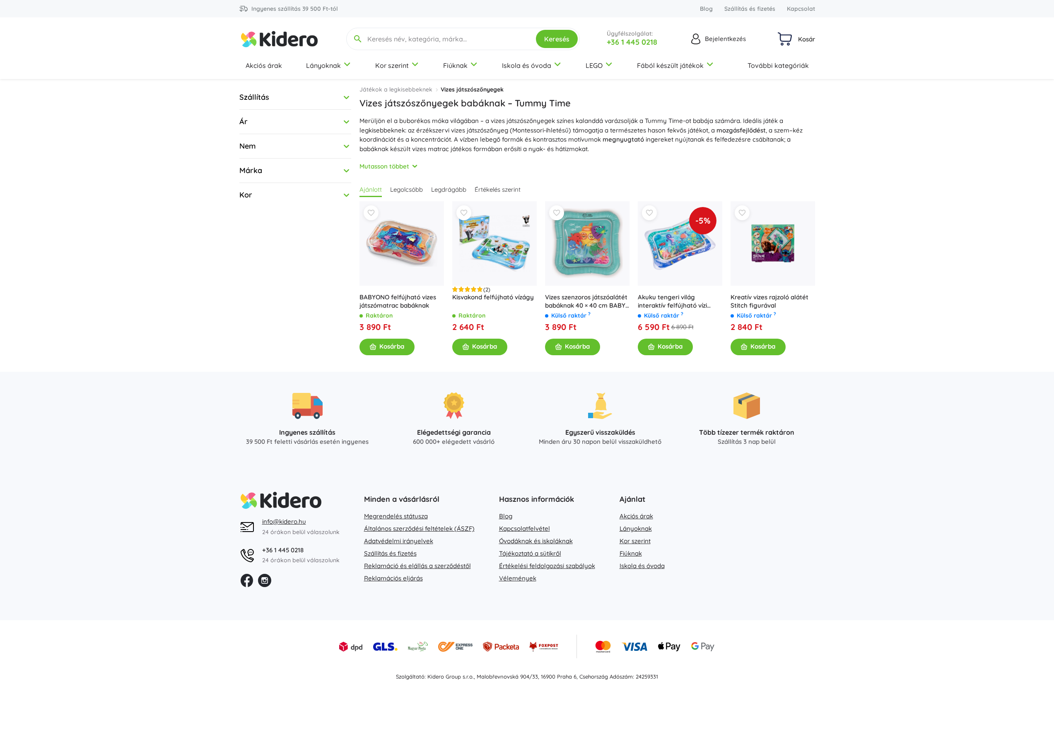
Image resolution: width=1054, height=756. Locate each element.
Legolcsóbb (406, 189)
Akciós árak (264, 65)
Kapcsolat (801, 8)
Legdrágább (448, 189)
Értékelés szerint (498, 189)
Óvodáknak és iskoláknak (536, 541)
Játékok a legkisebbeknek (395, 89)
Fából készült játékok (670, 65)
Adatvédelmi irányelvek (398, 541)
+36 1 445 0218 (632, 42)
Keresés (556, 39)
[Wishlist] (371, 212)
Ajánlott (370, 189)
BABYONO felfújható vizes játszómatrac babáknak (397, 301)
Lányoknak (323, 65)
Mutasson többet (384, 166)
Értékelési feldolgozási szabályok (547, 566)
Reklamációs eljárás (393, 578)
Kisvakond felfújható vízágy (493, 297)
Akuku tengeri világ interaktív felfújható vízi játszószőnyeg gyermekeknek (672, 301)
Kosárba (391, 346)
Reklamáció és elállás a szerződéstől (417, 566)
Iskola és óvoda (526, 65)
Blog (706, 8)
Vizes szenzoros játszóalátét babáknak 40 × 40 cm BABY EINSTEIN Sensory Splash (586, 301)
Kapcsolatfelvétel (524, 528)
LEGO (594, 65)
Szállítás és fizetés (749, 8)
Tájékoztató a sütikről (530, 553)
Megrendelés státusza (396, 516)
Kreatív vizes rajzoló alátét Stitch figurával (769, 301)
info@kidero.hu (284, 521)
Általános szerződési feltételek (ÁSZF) (419, 528)
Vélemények (517, 578)
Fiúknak (455, 65)
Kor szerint (392, 65)
